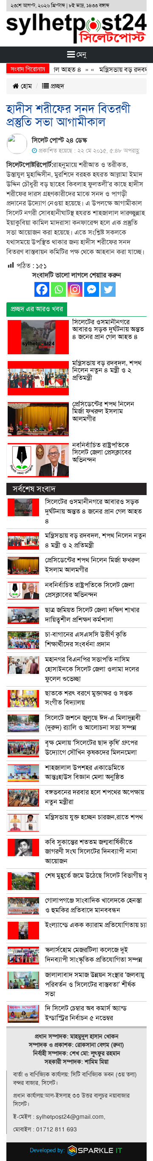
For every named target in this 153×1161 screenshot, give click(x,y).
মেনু (80, 54)
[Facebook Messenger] (91, 289)
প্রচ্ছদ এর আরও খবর (37, 309)
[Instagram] (75, 289)
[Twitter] (108, 289)
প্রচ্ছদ (56, 86)
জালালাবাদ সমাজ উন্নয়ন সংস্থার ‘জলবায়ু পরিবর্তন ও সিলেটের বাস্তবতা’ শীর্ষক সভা (94, 985)
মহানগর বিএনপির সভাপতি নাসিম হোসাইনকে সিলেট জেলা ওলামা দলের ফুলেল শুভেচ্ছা (92, 669)
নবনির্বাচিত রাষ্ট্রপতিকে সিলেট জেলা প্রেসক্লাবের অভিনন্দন (101, 452)
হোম (25, 86)
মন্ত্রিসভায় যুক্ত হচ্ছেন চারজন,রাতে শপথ (94, 817)
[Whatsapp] (58, 289)
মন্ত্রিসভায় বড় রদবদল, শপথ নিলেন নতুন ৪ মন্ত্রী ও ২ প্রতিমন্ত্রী (107, 370)
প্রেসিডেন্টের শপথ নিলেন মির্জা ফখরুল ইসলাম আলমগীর (103, 411)
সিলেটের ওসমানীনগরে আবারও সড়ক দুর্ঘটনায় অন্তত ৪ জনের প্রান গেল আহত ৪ (108, 329)
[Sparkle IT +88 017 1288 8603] (95, 1150)
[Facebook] (41, 289)
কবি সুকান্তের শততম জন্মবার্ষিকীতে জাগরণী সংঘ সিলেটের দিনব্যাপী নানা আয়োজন (91, 852)
